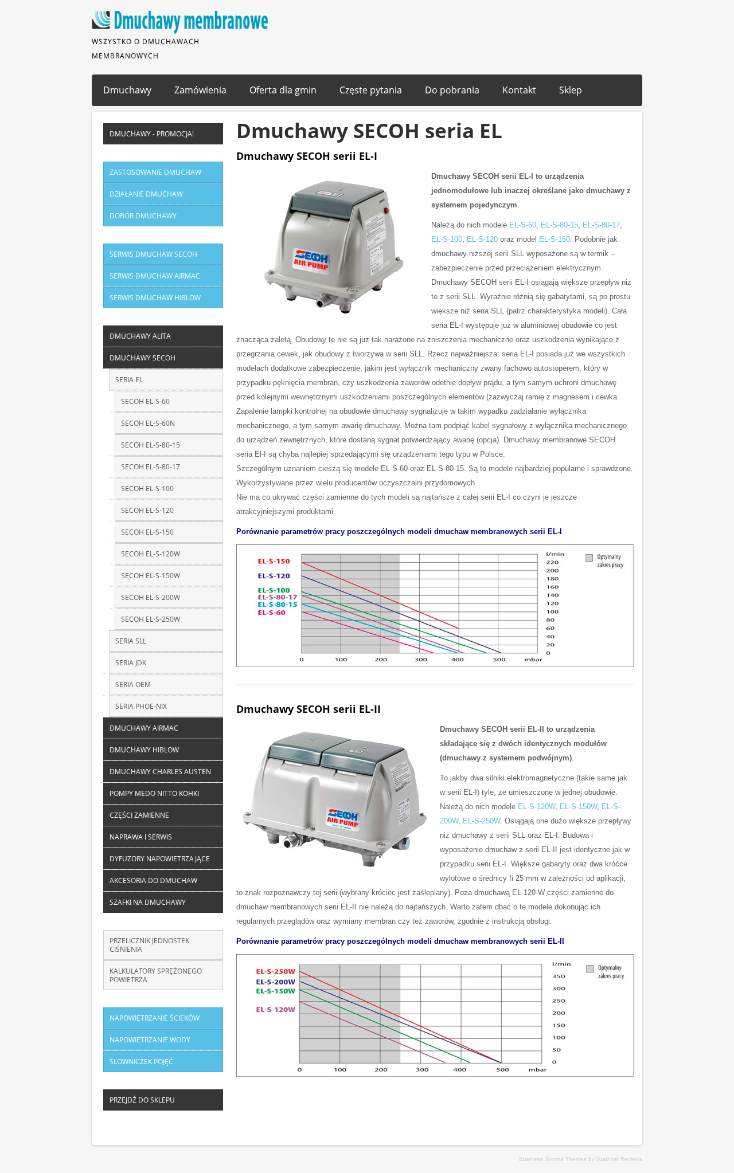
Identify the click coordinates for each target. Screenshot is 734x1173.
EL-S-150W (578, 806)
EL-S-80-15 (559, 225)
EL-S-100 (446, 239)
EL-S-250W (481, 821)
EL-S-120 (482, 239)
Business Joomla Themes (553, 1159)
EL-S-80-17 (601, 225)
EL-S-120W (536, 806)
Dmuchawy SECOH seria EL (369, 130)
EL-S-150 (554, 239)
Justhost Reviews (619, 1159)
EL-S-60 (522, 225)
